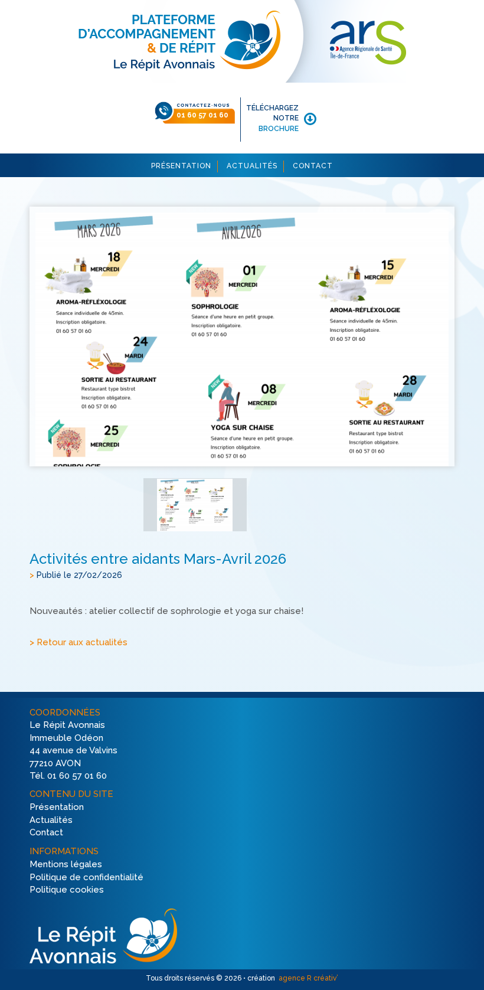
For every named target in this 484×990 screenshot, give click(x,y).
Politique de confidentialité (86, 877)
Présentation (57, 807)
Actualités (51, 820)
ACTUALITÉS (252, 166)
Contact (46, 833)
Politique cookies (67, 890)
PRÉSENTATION (181, 166)
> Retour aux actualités (78, 643)
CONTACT (313, 166)
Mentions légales (66, 864)
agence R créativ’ (307, 978)
